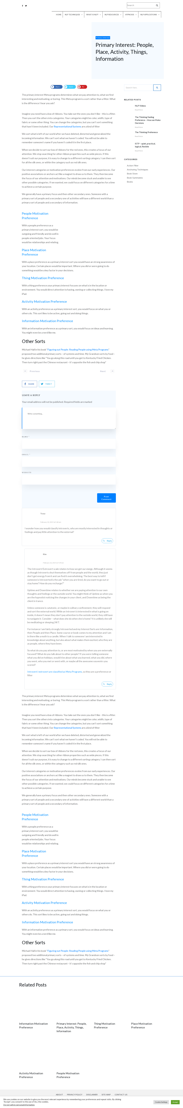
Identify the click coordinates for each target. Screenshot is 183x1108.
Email (26, 454)
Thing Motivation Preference (43, 278)
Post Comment (106, 498)
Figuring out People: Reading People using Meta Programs (77, 349)
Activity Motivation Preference (44, 301)
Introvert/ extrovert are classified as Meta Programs (54, 671)
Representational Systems (67, 126)
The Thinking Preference (146, 132)
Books (130, 181)
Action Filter (132, 165)
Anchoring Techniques (137, 169)
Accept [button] (175, 1102)
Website (26, 472)
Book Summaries (135, 177)
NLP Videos (140, 105)
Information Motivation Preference (47, 321)
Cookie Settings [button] (161, 1102)
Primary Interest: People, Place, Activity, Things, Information (72, 1027)
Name (25, 436)
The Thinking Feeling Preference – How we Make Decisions (147, 120)
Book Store (132, 173)
